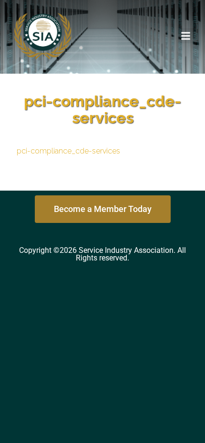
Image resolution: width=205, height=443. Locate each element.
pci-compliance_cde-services (68, 150)
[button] (186, 35)
